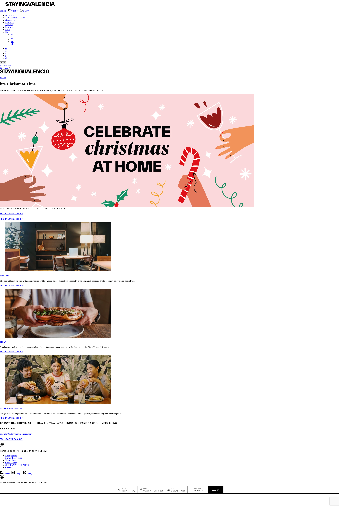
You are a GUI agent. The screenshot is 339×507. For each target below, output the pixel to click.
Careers (8, 467)
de (6, 51)
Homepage (9, 15)
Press (7, 30)
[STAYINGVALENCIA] (25, 73)
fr (6, 53)
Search (216, 489)
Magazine (9, 27)
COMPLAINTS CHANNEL (17, 465)
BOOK (26, 11)
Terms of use (10, 460)
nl (6, 58)
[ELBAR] (169, 313)
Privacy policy (11, 455)
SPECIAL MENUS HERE (11, 214)
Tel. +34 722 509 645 (11, 439)
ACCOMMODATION (15, 18)
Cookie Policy (11, 463)
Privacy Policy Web (13, 458)
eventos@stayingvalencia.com (16, 433)
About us (9, 25)
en (1, 75)
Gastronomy (10, 20)
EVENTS (9, 22)
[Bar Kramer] (169, 247)
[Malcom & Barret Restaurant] (169, 379)
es (6, 48)
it (5, 55)
